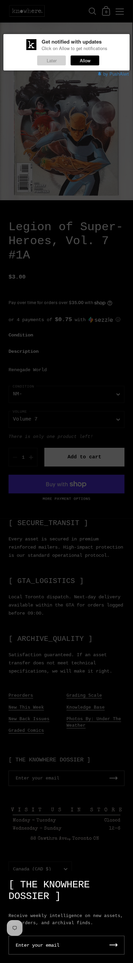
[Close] (123, 881)
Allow (85, 60)
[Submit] (113, 945)
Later (52, 60)
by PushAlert (116, 73)
